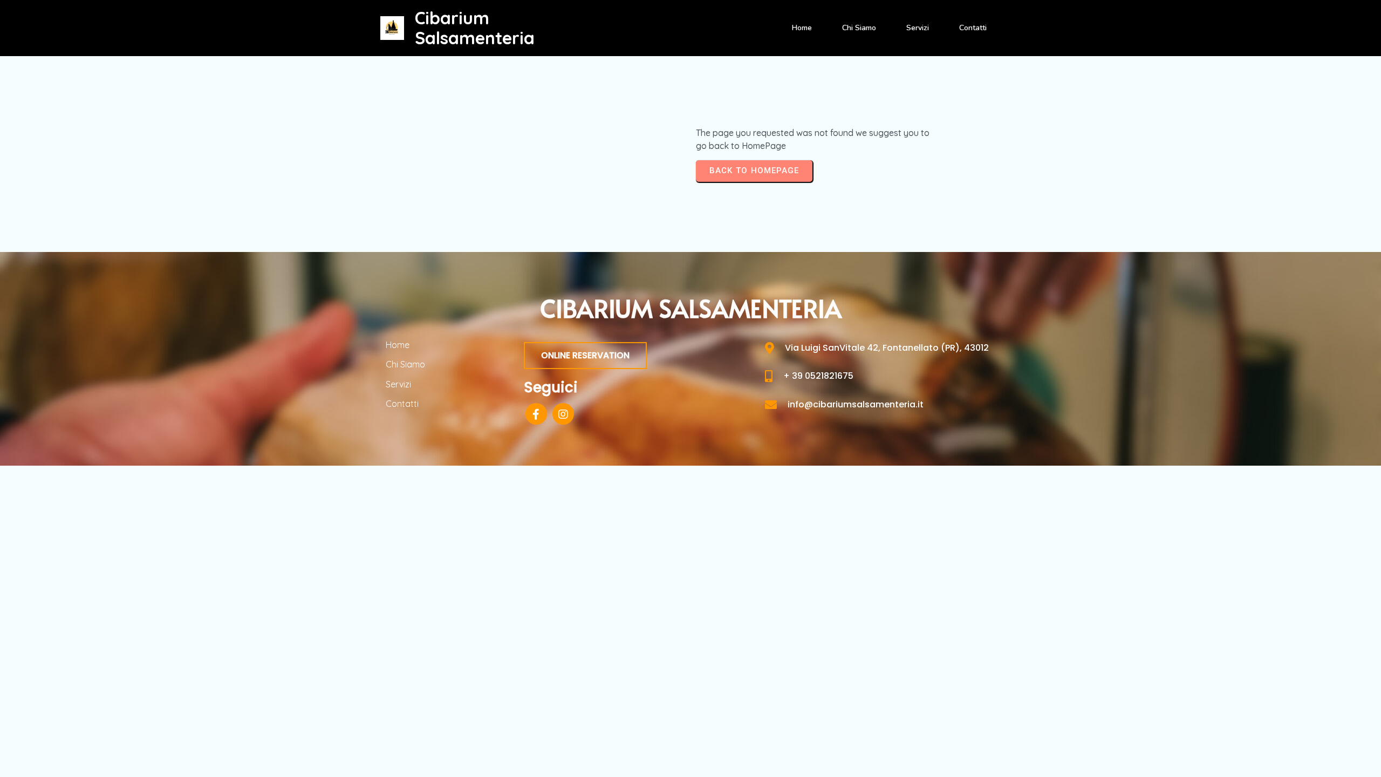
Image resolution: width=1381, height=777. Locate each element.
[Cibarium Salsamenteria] (392, 28)
